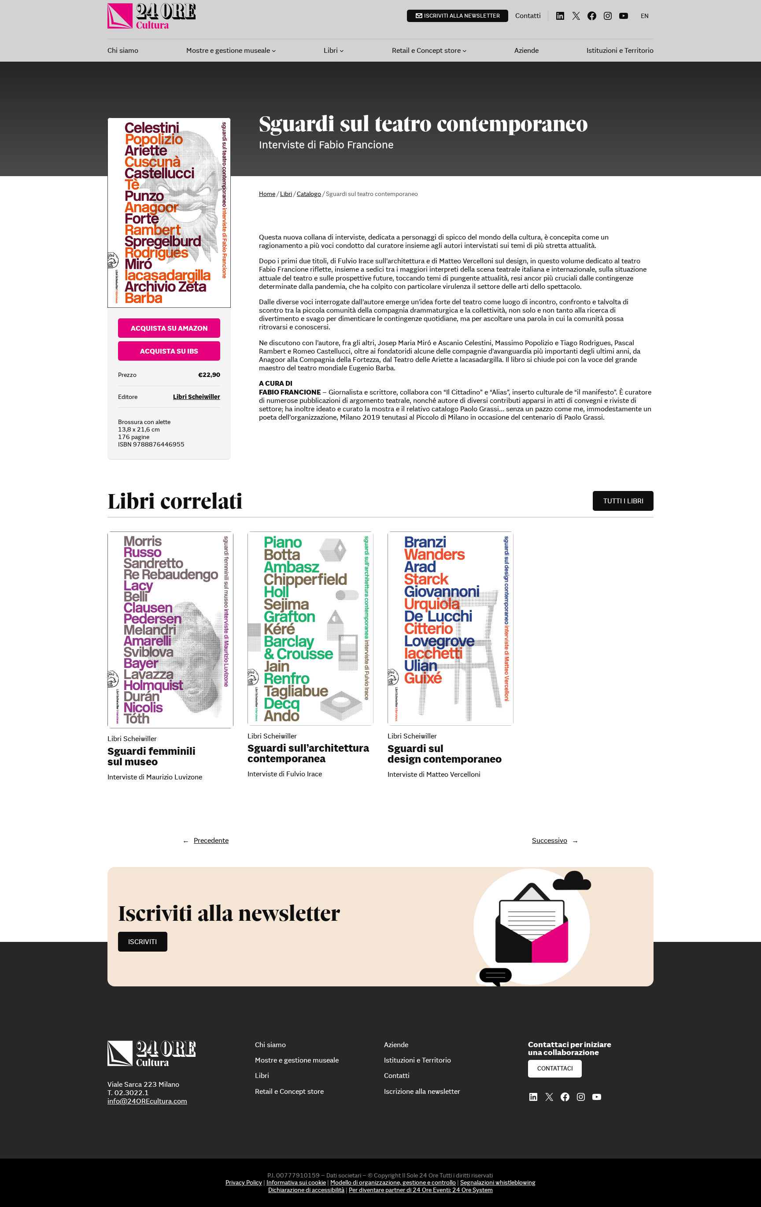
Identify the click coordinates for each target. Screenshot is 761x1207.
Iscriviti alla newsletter (462, 15)
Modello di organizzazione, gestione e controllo (393, 1182)
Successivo (549, 840)
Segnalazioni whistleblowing (498, 1182)
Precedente (211, 840)
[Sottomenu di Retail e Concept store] (464, 50)
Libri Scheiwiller (196, 397)
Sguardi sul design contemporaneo (445, 753)
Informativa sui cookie (296, 1182)
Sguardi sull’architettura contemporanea (308, 753)
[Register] (380, 926)
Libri (286, 194)
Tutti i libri (623, 500)
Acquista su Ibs (169, 351)
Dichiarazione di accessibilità (306, 1190)
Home (267, 194)
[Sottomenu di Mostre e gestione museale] (274, 50)
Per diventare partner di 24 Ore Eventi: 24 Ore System (421, 1190)
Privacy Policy (243, 1182)
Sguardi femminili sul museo (151, 756)
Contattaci (555, 1068)
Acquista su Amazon (169, 328)
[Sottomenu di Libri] (342, 50)
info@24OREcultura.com (147, 1100)
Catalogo (309, 194)
